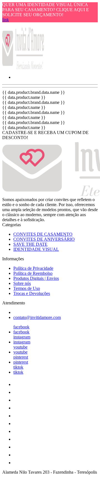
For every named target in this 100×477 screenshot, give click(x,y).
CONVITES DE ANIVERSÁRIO (44, 239)
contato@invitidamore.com (37, 317)
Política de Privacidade (33, 268)
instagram (21, 337)
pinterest (20, 357)
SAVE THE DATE (30, 244)
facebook (21, 327)
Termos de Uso (26, 288)
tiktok (18, 367)
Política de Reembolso (32, 273)
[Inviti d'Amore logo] (23, 67)
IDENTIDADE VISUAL (36, 249)
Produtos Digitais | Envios (36, 278)
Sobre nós (22, 283)
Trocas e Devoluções (31, 293)
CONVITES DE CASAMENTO (42, 234)
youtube (20, 347)
